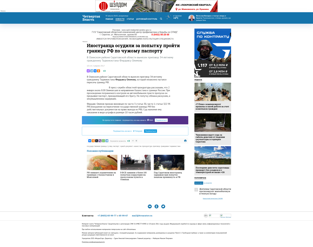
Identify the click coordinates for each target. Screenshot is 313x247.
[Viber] (100, 140)
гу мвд (109, 146)
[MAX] (88, 70)
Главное (198, 80)
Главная (109, 19)
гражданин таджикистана (170, 146)
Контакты (88, 215)
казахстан (137, 146)
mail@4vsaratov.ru (142, 215)
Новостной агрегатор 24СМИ (213, 198)
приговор (156, 146)
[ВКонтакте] (95, 70)
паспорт (116, 146)
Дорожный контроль (146, 19)
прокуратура (147, 146)
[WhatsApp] (103, 140)
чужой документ (126, 146)
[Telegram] (91, 70)
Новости (120, 19)
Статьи (130, 19)
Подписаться (161, 120)
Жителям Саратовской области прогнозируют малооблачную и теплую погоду (215, 191)
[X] (96, 140)
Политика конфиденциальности (93, 242)
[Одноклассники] (98, 70)
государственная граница (97, 146)
